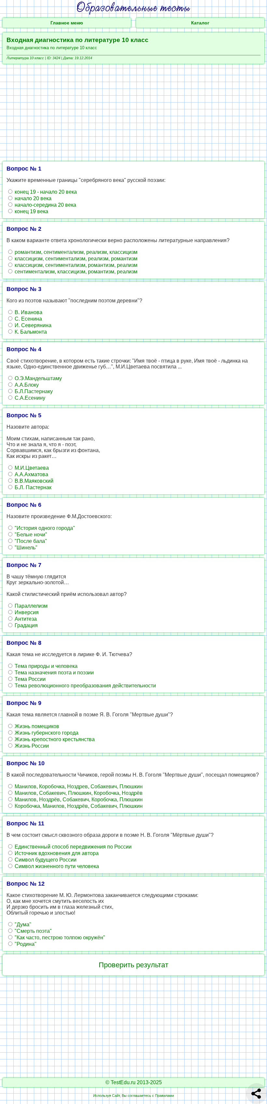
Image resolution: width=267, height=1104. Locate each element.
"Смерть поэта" (32, 931)
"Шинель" (25, 547)
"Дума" (22, 924)
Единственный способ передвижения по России (72, 846)
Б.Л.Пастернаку (33, 391)
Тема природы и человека (45, 666)
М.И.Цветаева (31, 468)
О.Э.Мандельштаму (37, 378)
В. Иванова (27, 312)
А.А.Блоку (26, 385)
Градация (25, 625)
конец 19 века (30, 211)
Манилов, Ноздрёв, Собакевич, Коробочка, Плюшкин (78, 799)
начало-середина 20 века (44, 205)
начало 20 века (32, 198)
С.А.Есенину (29, 398)
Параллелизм (30, 606)
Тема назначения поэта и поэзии (53, 672)
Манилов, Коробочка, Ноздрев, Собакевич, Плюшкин (78, 786)
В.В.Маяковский (33, 481)
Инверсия (26, 612)
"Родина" (24, 944)
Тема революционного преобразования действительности (84, 685)
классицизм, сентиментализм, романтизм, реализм (75, 265)
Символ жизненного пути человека (56, 866)
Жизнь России (31, 746)
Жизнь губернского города (45, 733)
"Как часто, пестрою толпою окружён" (59, 937)
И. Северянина (32, 325)
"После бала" (30, 541)
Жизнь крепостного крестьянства (54, 739)
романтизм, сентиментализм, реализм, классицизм (75, 252)
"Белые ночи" (30, 534)
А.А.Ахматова (30, 474)
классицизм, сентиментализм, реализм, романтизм (75, 258)
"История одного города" (44, 528)
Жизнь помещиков (36, 726)
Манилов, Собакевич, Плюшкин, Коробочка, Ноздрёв (78, 793)
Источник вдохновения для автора (56, 853)
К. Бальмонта (30, 332)
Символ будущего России (45, 859)
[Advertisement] (133, 112)
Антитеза (25, 619)
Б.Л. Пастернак (32, 487)
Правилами (164, 1095)
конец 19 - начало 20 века (45, 192)
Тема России (29, 679)
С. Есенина (27, 319)
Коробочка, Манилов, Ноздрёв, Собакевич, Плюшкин (78, 806)
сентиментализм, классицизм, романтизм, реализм (75, 271)
